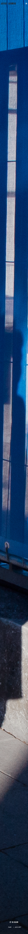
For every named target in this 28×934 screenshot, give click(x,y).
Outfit (9, 927)
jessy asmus (8, 3)
